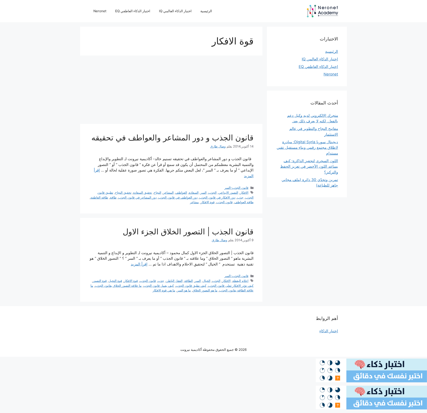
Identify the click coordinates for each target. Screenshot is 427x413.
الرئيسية (206, 11)
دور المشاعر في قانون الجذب (137, 197)
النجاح (157, 192)
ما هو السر (184, 290)
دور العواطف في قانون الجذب (177, 197)
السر (203, 192)
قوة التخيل (115, 281)
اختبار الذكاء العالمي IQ (175, 11)
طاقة (113, 197)
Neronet (99, 11)
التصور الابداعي (228, 192)
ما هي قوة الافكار (164, 290)
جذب (240, 197)
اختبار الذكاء (328, 331)
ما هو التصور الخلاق (205, 290)
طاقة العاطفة (99, 197)
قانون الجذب (224, 202)
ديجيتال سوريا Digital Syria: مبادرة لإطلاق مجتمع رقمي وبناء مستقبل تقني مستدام (307, 148)
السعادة (194, 192)
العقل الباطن (174, 281)
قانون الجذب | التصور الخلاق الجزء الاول (188, 231)
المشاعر (168, 192)
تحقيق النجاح (123, 192)
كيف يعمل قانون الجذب (158, 285)
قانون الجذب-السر (236, 188)
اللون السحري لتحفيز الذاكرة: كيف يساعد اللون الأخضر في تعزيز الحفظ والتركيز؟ (309, 166)
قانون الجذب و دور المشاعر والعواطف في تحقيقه (172, 137)
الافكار (244, 192)
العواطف (181, 192)
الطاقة (188, 281)
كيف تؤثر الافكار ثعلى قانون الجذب (231, 285)
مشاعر (194, 202)
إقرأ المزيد (139, 264)
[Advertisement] (171, 91)
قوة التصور (100, 281)
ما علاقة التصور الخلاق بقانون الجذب (118, 285)
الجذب (212, 192)
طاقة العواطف (244, 202)
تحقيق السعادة (142, 192)
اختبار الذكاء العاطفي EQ (132, 11)
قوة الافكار (208, 202)
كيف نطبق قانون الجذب (191, 285)
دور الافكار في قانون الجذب (217, 197)
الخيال (206, 281)
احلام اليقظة (240, 281)
